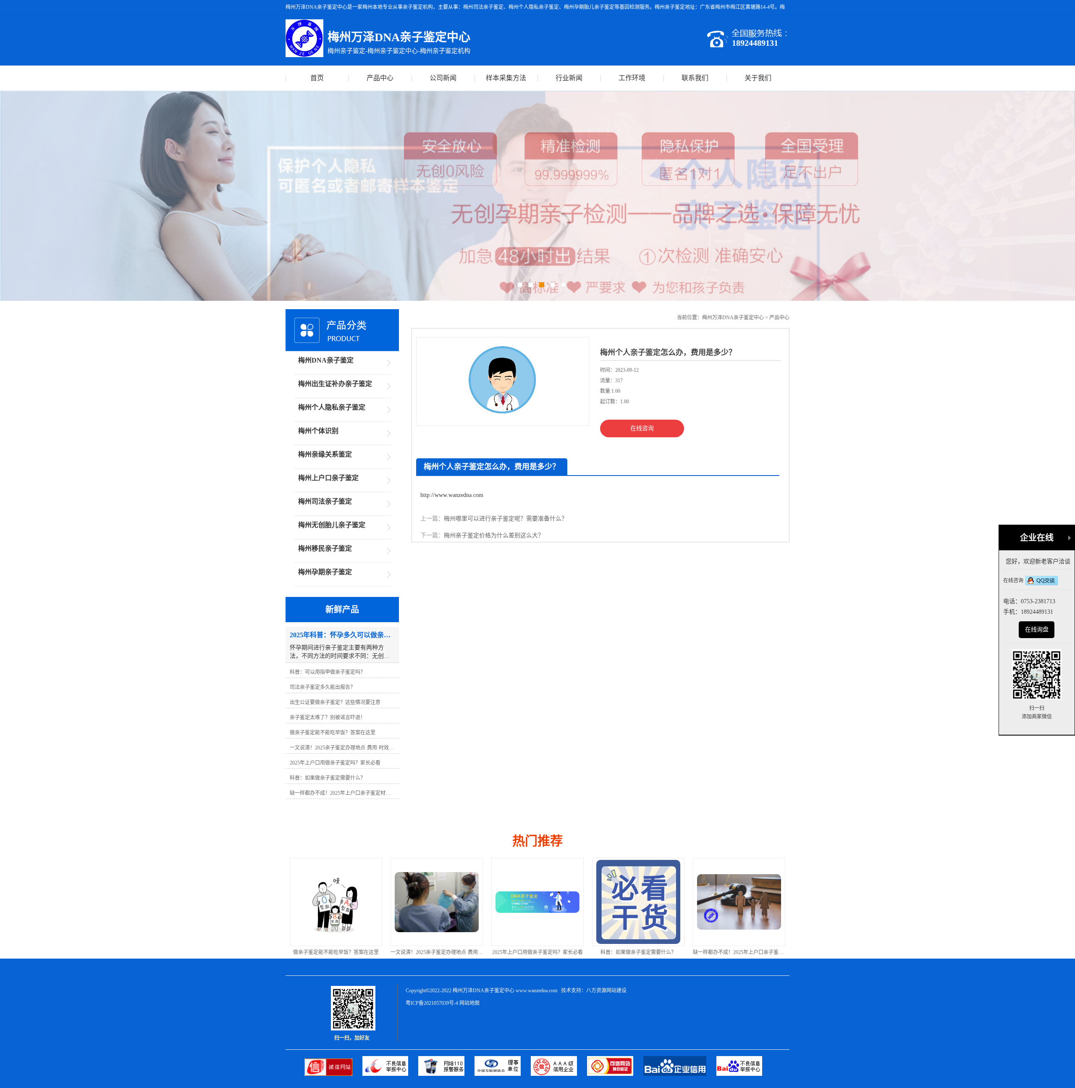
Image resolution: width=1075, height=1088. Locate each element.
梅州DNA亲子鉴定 (326, 360)
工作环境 (632, 77)
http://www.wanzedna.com (451, 495)
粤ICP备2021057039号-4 (432, 1003)
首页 (317, 77)
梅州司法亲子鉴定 (325, 501)
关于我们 (758, 77)
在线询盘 (1037, 629)
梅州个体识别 (318, 430)
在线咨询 (642, 428)
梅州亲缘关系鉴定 (325, 454)
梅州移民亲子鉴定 (325, 548)
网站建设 (616, 990)
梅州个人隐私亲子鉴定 (331, 407)
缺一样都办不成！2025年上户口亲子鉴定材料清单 (667, 952)
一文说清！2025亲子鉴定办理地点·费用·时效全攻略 (366, 952)
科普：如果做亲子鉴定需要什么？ (557, 952)
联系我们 (695, 77)
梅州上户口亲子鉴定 (328, 477)
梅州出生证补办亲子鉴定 (335, 383)
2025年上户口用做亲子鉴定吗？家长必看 (456, 952)
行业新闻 (569, 77)
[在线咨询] (1041, 581)
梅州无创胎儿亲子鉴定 (331, 524)
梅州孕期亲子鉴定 (325, 572)
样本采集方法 (506, 77)
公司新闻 (443, 77)
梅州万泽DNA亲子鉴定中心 (733, 318)
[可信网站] (615, 1074)
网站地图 (469, 1003)
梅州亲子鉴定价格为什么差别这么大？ (494, 535)
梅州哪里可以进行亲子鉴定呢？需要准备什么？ (505, 518)
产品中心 (380, 77)
